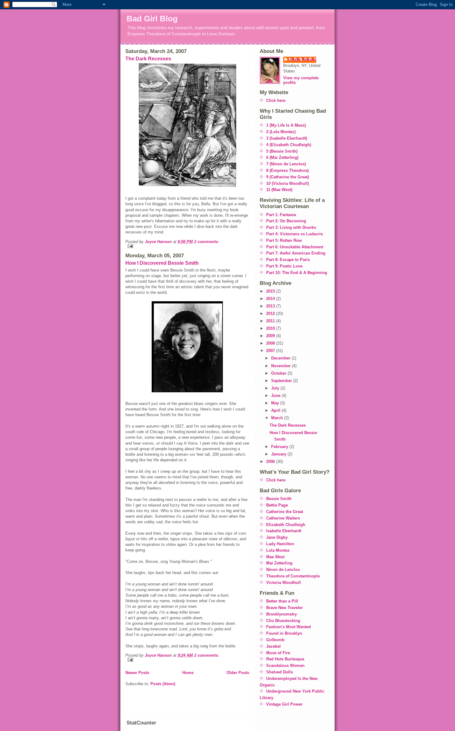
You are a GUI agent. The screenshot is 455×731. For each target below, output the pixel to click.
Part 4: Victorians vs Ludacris (294, 234)
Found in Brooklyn (284, 633)
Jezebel (273, 646)
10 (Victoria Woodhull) (287, 183)
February (280, 446)
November (281, 365)
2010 (271, 328)
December (281, 358)
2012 (271, 313)
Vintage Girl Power (284, 704)
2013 (271, 306)
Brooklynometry (281, 614)
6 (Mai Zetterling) (282, 157)
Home (187, 672)
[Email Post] (187, 246)
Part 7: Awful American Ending (295, 253)
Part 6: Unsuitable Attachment (294, 247)
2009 (271, 335)
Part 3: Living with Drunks (291, 227)
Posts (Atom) (162, 683)
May (275, 403)
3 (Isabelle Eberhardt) (286, 138)
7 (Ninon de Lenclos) (286, 164)
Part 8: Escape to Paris (288, 259)
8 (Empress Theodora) (287, 170)
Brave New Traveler (284, 607)
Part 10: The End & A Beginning (296, 272)
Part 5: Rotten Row (284, 240)
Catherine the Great (284, 511)
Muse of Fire (278, 653)
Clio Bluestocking (283, 620)
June (276, 395)
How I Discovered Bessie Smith (162, 263)
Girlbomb (275, 639)
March (277, 418)
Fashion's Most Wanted (288, 626)
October (279, 373)
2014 (271, 298)
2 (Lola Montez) (281, 131)
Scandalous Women (285, 665)
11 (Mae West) (279, 189)
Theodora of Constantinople (293, 576)
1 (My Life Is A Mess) (286, 125)
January (279, 454)
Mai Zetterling (279, 563)
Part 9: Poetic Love (284, 266)
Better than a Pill (282, 601)
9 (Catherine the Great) (287, 177)
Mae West (275, 557)
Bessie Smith (279, 498)
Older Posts (238, 672)
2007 (271, 350)
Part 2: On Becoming (286, 221)
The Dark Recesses (148, 58)
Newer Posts (137, 672)
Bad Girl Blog (152, 18)
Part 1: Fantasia (281, 214)
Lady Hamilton (280, 544)
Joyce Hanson (302, 59)
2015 (271, 291)
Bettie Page (277, 505)
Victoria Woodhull (283, 582)
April (276, 410)
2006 (271, 461)
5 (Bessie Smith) (281, 151)
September (282, 380)
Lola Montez (278, 550)
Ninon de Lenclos (283, 569)
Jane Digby (277, 537)
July (275, 388)
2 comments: (206, 241)
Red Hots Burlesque (285, 659)
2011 (271, 321)
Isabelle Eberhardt (283, 531)
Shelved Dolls (279, 672)
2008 (271, 343)
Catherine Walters (283, 518)
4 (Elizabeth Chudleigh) (288, 144)
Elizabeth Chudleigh (285, 524)
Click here (275, 100)
